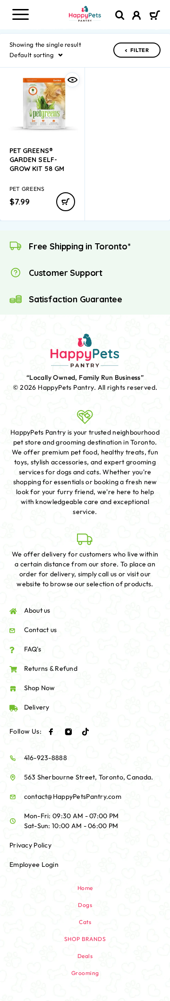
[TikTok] (85, 731)
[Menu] (20, 14)
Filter (139, 50)
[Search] (120, 15)
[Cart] (154, 16)
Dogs (85, 904)
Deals (85, 955)
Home (85, 887)
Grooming (85, 972)
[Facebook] (51, 731)
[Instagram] (68, 731)
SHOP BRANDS (85, 938)
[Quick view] (72, 79)
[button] (65, 201)
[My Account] (136, 16)
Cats (85, 921)
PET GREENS (26, 188)
